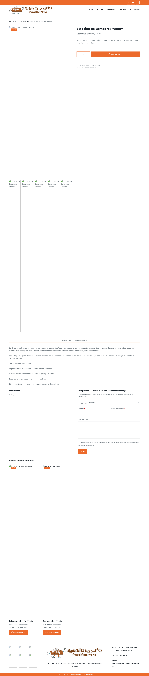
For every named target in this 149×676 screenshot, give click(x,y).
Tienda (100, 10)
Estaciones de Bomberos (18, 627)
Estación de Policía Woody (21, 621)
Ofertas (58, 627)
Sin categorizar (93, 65)
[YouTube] (138, 2)
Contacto (122, 10)
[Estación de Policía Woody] (24, 541)
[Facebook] (128, 2)
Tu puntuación (82, 402)
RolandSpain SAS (86, 674)
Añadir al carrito (115, 54)
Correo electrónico (117, 409)
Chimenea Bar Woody (52, 621)
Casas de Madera (48, 627)
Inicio (90, 10)
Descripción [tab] (66, 340)
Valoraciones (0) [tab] (81, 340)
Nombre (81, 409)
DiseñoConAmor (92, 68)
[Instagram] (133, 2)
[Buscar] (131, 9)
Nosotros (111, 10)
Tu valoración (83, 419)
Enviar (82, 451)
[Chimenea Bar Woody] (58, 541)
